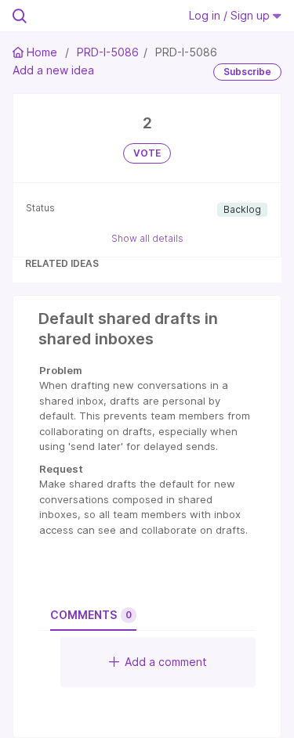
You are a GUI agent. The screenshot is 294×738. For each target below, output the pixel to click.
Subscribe (247, 71)
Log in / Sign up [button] (231, 15)
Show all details (147, 238)
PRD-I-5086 (108, 52)
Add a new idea (53, 70)
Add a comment (166, 661)
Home (42, 52)
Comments (91, 614)
